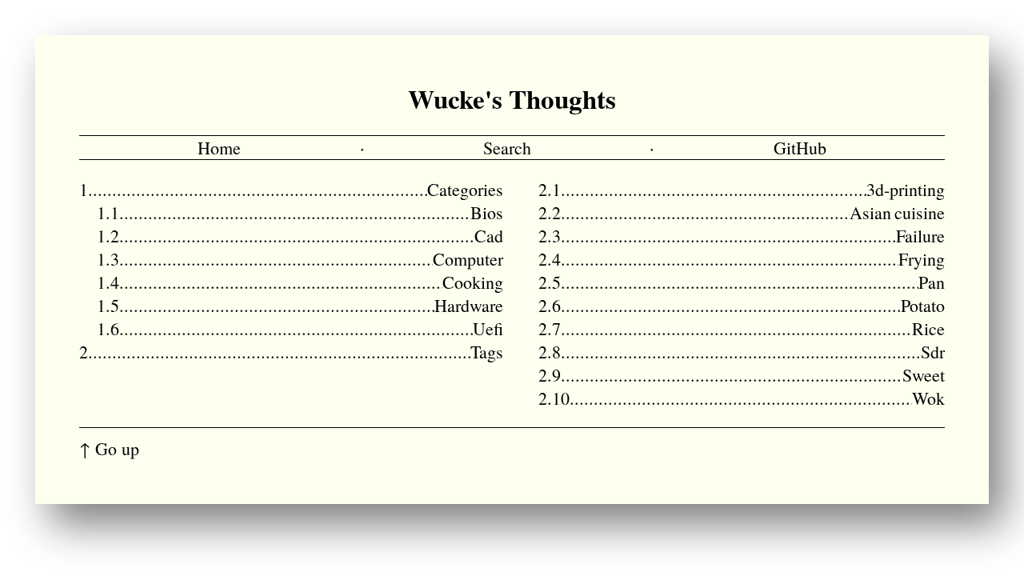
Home (219, 147)
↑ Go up (109, 448)
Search (507, 147)
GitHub (800, 147)
